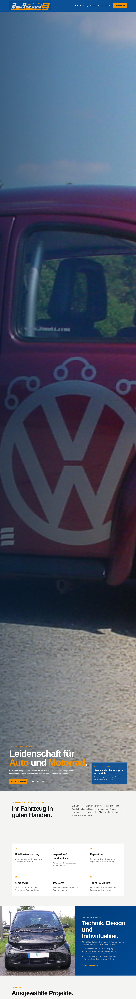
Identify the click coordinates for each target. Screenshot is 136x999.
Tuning (85, 6)
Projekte (93, 6)
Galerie (100, 6)
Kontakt (108, 6)
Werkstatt (78, 6)
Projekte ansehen (37, 781)
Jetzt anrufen (120, 6)
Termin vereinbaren (18, 781)
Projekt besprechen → (90, 965)
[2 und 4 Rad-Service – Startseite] (30, 5)
